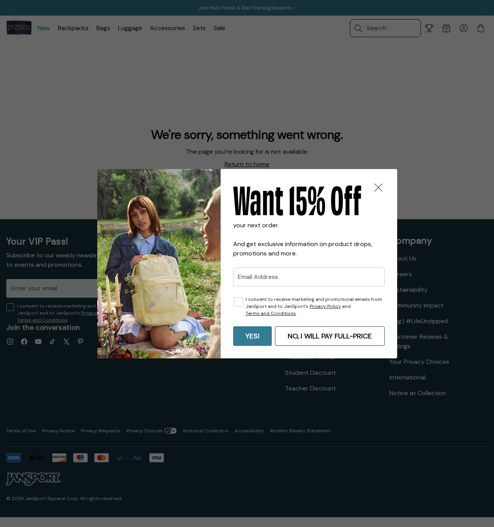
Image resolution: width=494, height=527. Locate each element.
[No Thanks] (378, 188)
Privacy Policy (325, 306)
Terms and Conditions (271, 313)
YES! (252, 336)
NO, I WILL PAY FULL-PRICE (330, 336)
